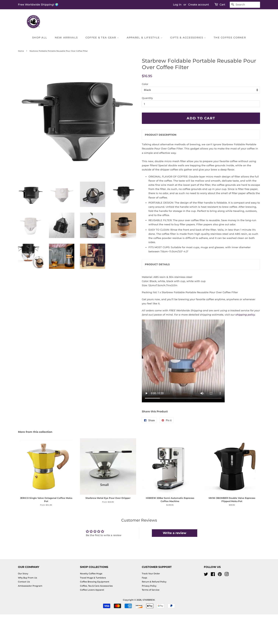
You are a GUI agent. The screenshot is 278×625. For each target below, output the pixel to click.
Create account (198, 4)
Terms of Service (150, 589)
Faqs (144, 577)
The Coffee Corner (230, 37)
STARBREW (149, 600)
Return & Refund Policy (154, 581)
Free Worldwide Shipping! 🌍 (38, 4)
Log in (177, 4)
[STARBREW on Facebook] (213, 575)
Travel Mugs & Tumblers (93, 577)
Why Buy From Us (27, 577)
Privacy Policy (149, 586)
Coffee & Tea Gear (101, 37)
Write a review (174, 533)
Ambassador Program (30, 586)
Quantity (147, 98)
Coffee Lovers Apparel (92, 589)
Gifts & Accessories (187, 37)
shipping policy (245, 314)
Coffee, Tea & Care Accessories (96, 586)
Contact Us (24, 581)
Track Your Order (151, 573)
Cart (222, 4)
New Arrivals (66, 37)
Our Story (23, 573)
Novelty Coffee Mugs (91, 573)
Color (145, 84)
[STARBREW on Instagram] (226, 575)
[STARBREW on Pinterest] (220, 575)
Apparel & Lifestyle (144, 37)
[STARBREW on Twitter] (206, 575)
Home (21, 51)
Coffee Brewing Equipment (94, 581)
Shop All (39, 37)
